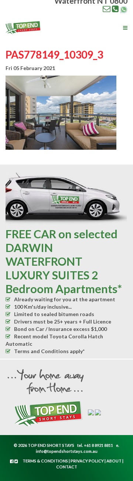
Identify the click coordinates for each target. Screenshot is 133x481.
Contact (66, 466)
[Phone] (115, 8)
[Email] (106, 8)
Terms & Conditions (45, 460)
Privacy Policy (87, 460)
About (114, 460)
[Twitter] (16, 461)
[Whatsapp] (123, 8)
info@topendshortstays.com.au (67, 451)
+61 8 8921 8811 (98, 445)
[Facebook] (12, 461)
